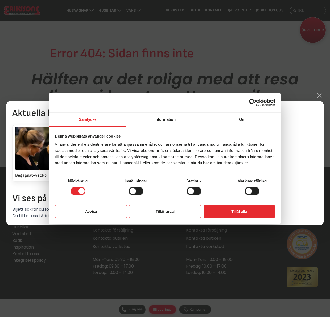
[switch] (136, 191)
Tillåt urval (165, 211)
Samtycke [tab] (88, 119)
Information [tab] (165, 119)
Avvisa (91, 211)
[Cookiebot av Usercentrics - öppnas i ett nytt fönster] (252, 102)
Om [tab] (242, 119)
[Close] (319, 95)
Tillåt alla (239, 211)
